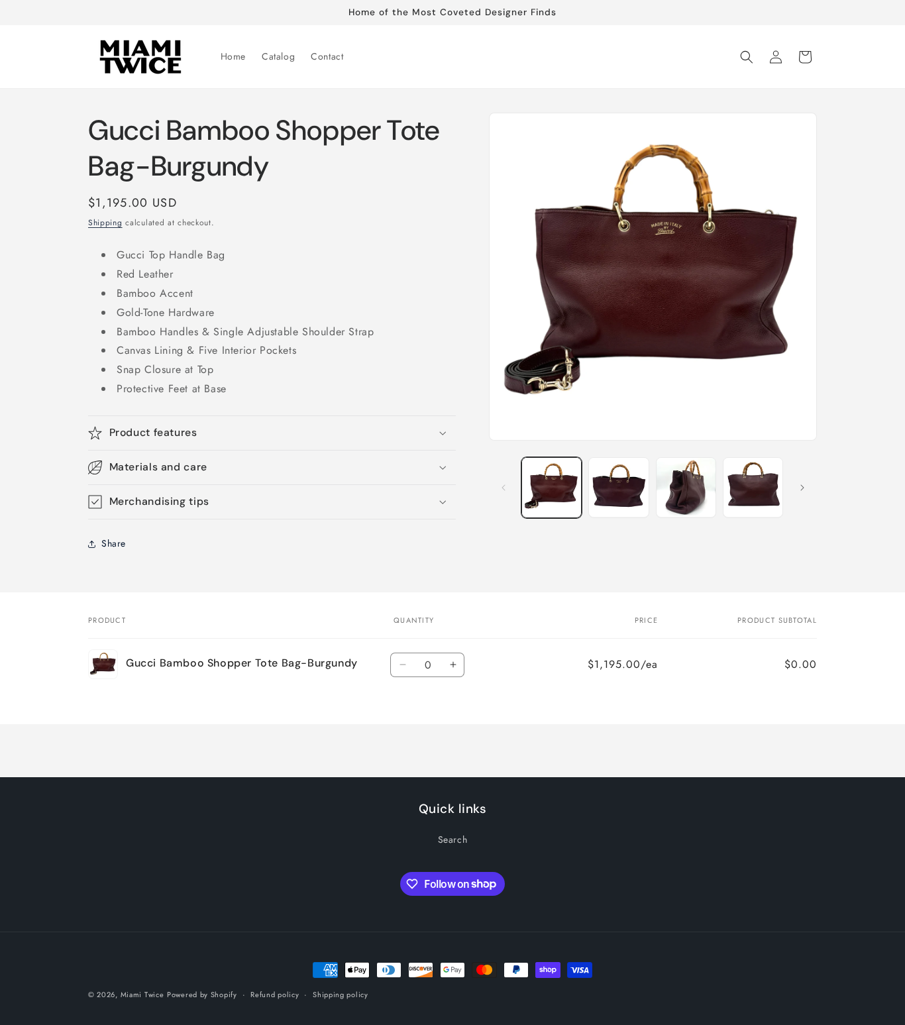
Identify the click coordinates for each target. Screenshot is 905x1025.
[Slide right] (802, 487)
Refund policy (274, 994)
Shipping (105, 223)
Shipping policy (340, 994)
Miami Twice (142, 994)
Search (453, 839)
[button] (746, 57)
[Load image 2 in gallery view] (618, 487)
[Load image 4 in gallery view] (753, 487)
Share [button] (113, 543)
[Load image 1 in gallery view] (551, 487)
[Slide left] (503, 487)
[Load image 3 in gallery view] (686, 487)
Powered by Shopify (202, 994)
